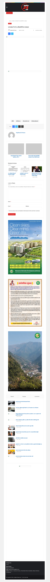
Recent (12, 396)
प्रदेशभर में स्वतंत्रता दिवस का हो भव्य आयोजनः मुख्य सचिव (24, 425)
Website (27, 206)
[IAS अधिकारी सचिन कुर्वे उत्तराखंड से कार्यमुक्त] (13, 169)
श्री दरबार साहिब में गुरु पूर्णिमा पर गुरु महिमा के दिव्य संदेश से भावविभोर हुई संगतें (27, 419)
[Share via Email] (19, 126)
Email (9, 206)
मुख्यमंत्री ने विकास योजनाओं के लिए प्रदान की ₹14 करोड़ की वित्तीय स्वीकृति (27, 431)
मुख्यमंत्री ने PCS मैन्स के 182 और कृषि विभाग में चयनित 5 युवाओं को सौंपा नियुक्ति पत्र (29, 444)
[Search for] (43, 7)
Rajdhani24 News (13, 30)
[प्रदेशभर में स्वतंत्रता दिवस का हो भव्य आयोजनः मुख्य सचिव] (11, 427)
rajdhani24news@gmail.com (12, 569)
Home (10, 20)
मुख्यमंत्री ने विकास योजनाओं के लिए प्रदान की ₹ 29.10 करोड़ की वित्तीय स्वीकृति (36, 174)
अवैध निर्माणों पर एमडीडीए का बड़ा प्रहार (22, 438)
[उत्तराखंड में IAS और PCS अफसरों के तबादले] (25, 169)
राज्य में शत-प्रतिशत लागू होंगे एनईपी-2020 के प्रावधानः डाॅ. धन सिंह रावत (27, 407)
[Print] (22, 126)
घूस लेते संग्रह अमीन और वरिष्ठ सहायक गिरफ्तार (23, 401)
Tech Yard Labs (25, 577)
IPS (13, 121)
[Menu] (6, 7)
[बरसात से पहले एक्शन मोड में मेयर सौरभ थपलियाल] (11, 452)
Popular (24, 396)
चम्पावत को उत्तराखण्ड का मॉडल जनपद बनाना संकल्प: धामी (24, 456)
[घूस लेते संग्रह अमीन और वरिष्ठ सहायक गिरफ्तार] (11, 403)
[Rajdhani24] (25, 7)
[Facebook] (9, 33)
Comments (37, 396)
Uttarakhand (35, 121)
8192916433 (10, 567)
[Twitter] (12, 33)
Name (9, 201)
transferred (26, 121)
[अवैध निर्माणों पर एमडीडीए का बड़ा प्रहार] (11, 439)
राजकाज (13, 20)
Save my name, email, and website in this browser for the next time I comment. (24, 210)
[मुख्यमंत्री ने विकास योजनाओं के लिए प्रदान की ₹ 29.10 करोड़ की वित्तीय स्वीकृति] (37, 169)
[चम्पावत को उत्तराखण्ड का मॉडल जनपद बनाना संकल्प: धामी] (11, 458)
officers (18, 121)
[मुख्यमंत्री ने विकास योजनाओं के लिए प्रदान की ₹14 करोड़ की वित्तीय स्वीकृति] (11, 433)
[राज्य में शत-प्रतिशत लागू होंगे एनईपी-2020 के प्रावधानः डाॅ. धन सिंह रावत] (11, 409)
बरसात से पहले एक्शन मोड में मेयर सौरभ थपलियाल (23, 450)
